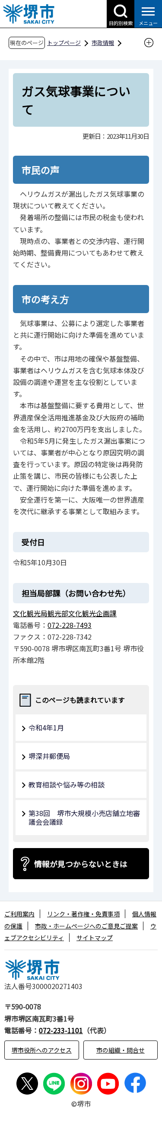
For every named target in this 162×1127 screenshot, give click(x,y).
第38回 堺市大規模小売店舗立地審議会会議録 (84, 817)
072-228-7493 (70, 625)
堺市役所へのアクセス (42, 1050)
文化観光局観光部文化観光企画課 (65, 613)
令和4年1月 (46, 727)
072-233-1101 (61, 1030)
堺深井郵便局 (49, 756)
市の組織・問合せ (120, 1050)
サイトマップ (94, 937)
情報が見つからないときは (80, 863)
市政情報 (103, 42)
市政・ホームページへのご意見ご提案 (86, 926)
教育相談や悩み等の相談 (67, 784)
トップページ (64, 42)
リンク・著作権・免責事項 (83, 913)
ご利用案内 (19, 913)
